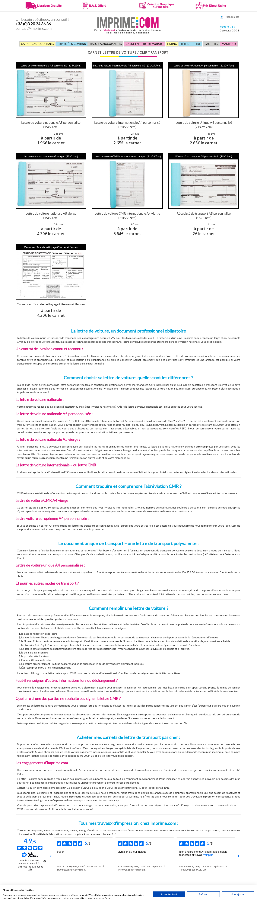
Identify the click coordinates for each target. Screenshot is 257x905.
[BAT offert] (100, 5)
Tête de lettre (191, 43)
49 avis (211, 133)
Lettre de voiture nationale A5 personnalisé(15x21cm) (51, 125)
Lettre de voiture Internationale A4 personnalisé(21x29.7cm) (127, 125)
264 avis (58, 224)
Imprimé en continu (72, 43)
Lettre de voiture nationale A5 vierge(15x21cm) (51, 216)
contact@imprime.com (34, 28)
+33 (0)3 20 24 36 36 (33, 24)
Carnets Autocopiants (37, 43)
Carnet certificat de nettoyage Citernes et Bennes (51, 304)
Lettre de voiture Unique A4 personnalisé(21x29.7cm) (204, 125)
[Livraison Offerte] (43, 5)
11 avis (211, 224)
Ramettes (211, 43)
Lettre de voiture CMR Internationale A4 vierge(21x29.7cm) (127, 216)
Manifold (229, 43)
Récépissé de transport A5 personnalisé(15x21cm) (204, 216)
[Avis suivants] (238, 856)
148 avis (58, 133)
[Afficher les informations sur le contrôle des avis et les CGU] (44, 861)
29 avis (135, 133)
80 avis (135, 224)
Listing (172, 43)
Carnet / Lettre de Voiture (144, 43)
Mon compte (232, 16)
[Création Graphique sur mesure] (156, 5)
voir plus (208, 854)
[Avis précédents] (50, 856)
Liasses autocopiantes (106, 43)
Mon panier (227, 27)
